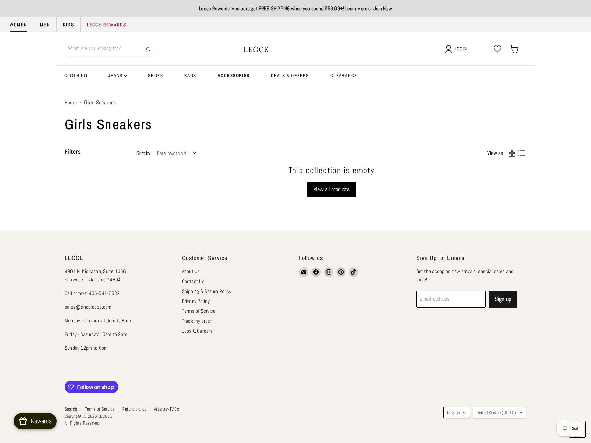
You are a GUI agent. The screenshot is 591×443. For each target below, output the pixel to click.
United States (496, 413)
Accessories (234, 75)
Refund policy (134, 409)
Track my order (197, 321)
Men (45, 25)
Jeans (116, 75)
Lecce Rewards (107, 25)
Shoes (155, 75)
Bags (190, 75)
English (453, 413)
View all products (332, 189)
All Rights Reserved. (83, 423)
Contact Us (193, 281)
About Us (191, 271)
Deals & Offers (290, 75)
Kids (68, 25)
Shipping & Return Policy (207, 291)
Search (71, 409)
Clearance (343, 75)
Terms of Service (199, 311)
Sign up (503, 299)
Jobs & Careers (197, 330)
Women (18, 25)
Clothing (75, 75)
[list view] (521, 153)
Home (71, 102)
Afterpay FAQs (166, 409)
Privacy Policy (196, 301)
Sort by (143, 153)
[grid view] (512, 153)
